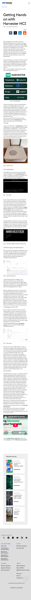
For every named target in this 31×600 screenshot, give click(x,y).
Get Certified (20, 548)
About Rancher (21, 565)
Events (18, 575)
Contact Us (20, 577)
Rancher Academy (22, 546)
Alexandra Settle (17, 469)
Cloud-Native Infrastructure (5, 549)
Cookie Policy (19, 587)
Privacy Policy (13, 587)
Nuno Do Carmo (17, 485)
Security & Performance (4, 552)
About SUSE (20, 567)
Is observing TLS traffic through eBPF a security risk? (18, 497)
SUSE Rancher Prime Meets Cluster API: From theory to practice (18, 481)
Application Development (5, 556)
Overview (3, 546)
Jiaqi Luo (15, 517)
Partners (19, 573)
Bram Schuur (16, 501)
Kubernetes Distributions (5, 559)
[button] (10, 33)
